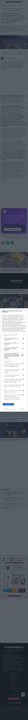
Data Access (14, 409)
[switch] (23, 338)
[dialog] (14, 360)
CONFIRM (8, 404)
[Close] (25, 311)
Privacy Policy (22, 409)
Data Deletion (6, 409)
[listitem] (14, 335)
